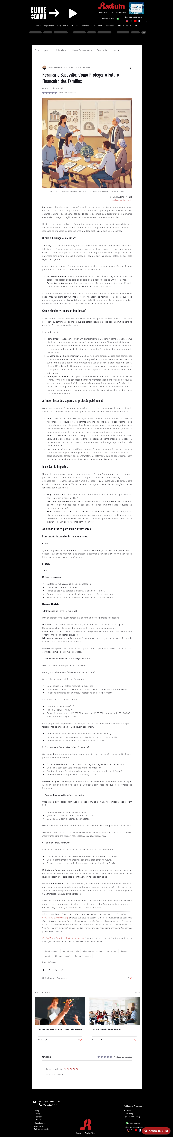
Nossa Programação (82, 50)
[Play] (72, 13)
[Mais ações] (130, 67)
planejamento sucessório (92, 951)
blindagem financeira (63, 956)
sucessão (47, 956)
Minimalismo (61, 50)
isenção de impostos (83, 956)
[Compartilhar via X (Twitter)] (50, 970)
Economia (102, 50)
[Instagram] (127, 21)
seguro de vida (112, 951)
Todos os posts (42, 50)
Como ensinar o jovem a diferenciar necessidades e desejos (60, 1029)
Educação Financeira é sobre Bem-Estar (106, 1029)
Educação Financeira (50, 962)
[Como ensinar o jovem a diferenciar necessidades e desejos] (60, 1011)
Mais (114, 50)
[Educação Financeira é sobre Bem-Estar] (114, 1011)
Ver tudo (137, 992)
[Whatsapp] (118, 19)
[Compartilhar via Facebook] (43, 970)
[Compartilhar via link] (62, 970)
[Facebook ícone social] (139, 21)
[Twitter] (131, 21)
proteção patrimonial (71, 951)
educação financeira (51, 951)
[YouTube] (135, 21)
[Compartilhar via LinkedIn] (56, 970)
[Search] (146, 22)
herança (124, 951)
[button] (136, 50)
